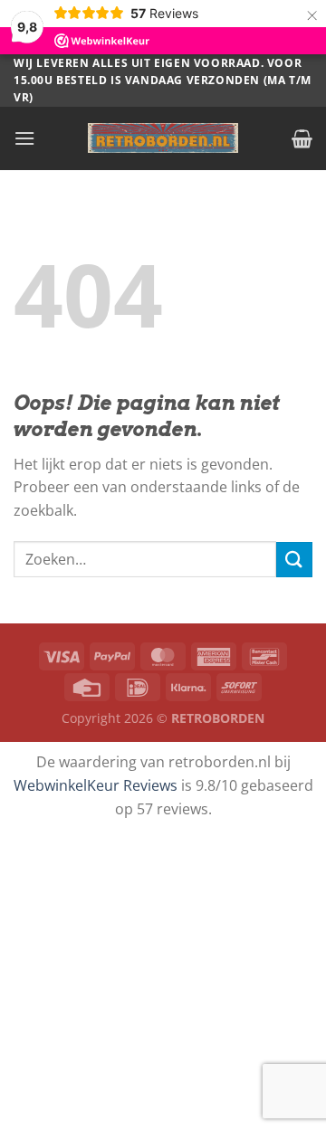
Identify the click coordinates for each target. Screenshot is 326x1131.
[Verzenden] (294, 559)
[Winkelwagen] (302, 138)
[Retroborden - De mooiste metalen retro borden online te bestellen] (163, 138)
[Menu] (24, 138)
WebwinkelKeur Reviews (95, 785)
